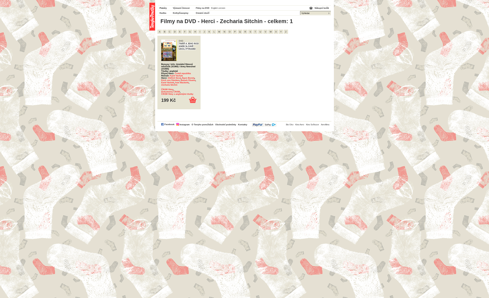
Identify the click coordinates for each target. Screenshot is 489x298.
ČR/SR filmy (167, 89)
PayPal (264, 124)
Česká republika (183, 73)
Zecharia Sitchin (169, 85)
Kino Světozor (312, 124)
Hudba (162, 13)
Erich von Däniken (170, 80)
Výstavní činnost (181, 8)
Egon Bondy (188, 78)
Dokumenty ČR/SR (170, 92)
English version (218, 8)
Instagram (185, 124)
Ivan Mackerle (182, 82)
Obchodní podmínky (225, 124)
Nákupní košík (322, 8)
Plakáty (163, 8)
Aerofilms (325, 124)
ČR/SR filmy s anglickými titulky (177, 94)
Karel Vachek (176, 75)
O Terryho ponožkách (202, 124)
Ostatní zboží (202, 13)
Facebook (169, 124)
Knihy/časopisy (180, 13)
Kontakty (242, 124)
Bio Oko (289, 124)
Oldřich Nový (174, 78)
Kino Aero (299, 124)
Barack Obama (188, 80)
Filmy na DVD (202, 8)
